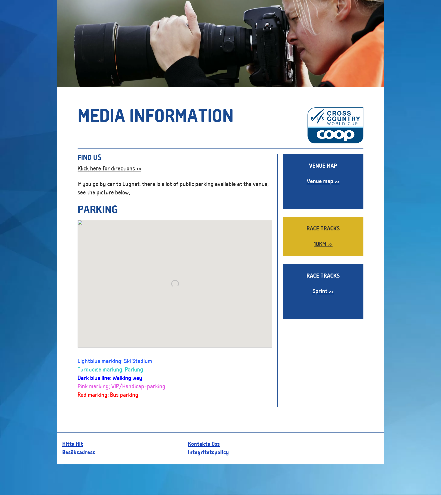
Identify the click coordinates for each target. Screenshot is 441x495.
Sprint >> (323, 292)
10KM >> (323, 245)
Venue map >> (323, 182)
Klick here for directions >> (109, 169)
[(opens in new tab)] (335, 142)
